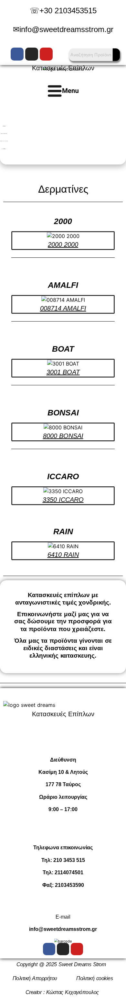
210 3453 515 (69, 860)
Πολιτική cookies (94, 978)
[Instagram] (31, 54)
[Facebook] (17, 54)
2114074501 (69, 872)
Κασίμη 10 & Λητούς (63, 772)
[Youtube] (46, 54)
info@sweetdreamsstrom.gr (63, 929)
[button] (63, 93)
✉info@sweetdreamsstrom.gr (63, 29)
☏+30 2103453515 (63, 10)
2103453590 (69, 885)
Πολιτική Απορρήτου (35, 978)
